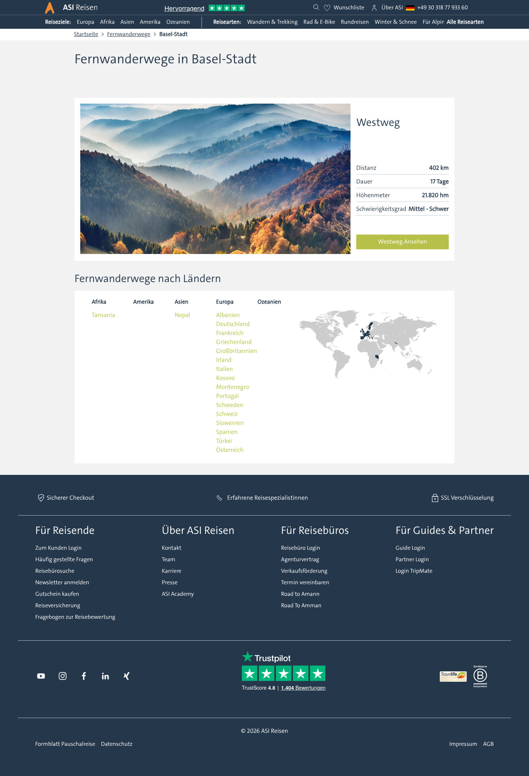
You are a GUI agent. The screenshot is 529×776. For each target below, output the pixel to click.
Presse (170, 582)
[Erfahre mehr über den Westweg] (215, 179)
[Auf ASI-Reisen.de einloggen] (374, 8)
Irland (224, 360)
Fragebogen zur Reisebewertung (75, 617)
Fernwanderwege (128, 34)
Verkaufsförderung (304, 571)
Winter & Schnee (396, 22)
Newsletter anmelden (62, 582)
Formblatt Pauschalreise (65, 744)
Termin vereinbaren (305, 582)
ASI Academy (178, 594)
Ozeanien (178, 22)
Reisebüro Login (300, 548)
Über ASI (392, 7)
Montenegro (232, 387)
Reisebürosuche (54, 571)
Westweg (378, 122)
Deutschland (233, 324)
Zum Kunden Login (58, 548)
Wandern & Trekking (272, 22)
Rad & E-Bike (319, 22)
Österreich (230, 450)
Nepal (182, 315)
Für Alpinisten (439, 22)
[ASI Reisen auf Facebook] (84, 676)
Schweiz (227, 414)
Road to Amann (300, 594)
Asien (127, 22)
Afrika (107, 22)
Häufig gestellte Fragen (64, 559)
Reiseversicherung (57, 605)
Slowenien (230, 423)
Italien (224, 369)
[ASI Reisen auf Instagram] (62, 676)
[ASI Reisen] (49, 8)
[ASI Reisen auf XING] (126, 676)
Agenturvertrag (300, 559)
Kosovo (225, 378)
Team (168, 559)
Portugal (227, 396)
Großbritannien (236, 351)
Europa (85, 22)
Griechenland (234, 342)
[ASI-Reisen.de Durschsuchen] (316, 8)
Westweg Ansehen (402, 242)
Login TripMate (413, 571)
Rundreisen (355, 22)
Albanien (228, 315)
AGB (488, 744)
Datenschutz (117, 744)
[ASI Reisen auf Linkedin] (105, 676)
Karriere (171, 571)
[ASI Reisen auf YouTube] (41, 676)
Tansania (103, 315)
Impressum (463, 744)
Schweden (230, 405)
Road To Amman (301, 605)
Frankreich (230, 333)
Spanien (227, 432)
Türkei (224, 441)
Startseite (86, 34)
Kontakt (171, 548)
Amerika (150, 22)
